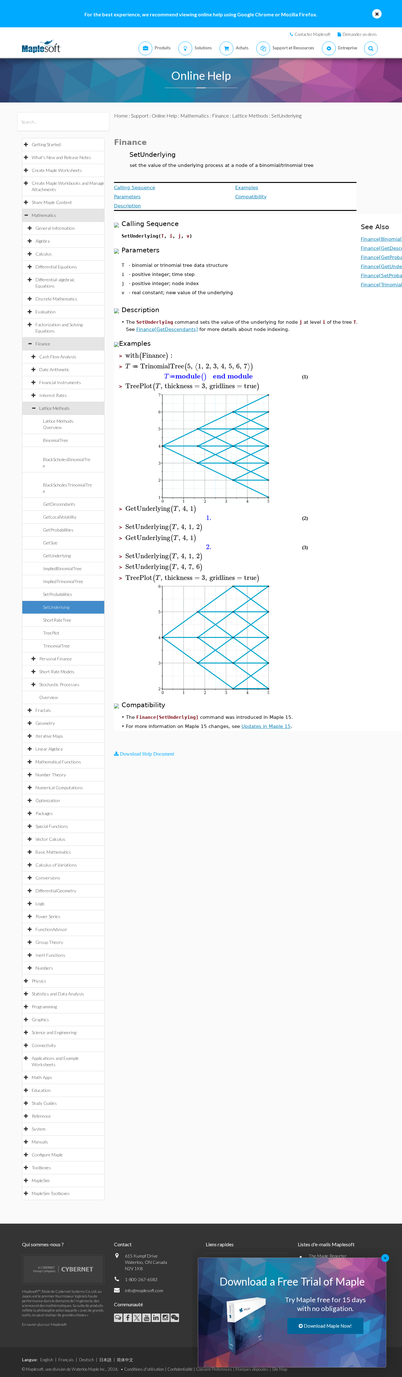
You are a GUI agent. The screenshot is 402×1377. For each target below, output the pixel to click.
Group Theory (49, 942)
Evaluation (45, 311)
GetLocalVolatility (59, 517)
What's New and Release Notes (61, 157)
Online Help (164, 115)
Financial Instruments (60, 382)
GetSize (50, 542)
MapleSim (41, 1180)
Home (121, 115)
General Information (55, 228)
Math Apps (42, 1077)
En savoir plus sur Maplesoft (44, 1324)
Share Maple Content (52, 202)
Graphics (40, 1019)
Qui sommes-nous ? (43, 1244)
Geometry (45, 723)
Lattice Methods (54, 408)
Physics (39, 980)
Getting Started (46, 144)
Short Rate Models (56, 671)
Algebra (42, 241)
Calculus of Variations (56, 865)
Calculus (43, 253)
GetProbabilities (58, 529)
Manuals (40, 1141)
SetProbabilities (57, 594)
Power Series (47, 916)
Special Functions (51, 826)
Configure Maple (47, 1154)
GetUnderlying (57, 555)
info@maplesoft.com (144, 1290)
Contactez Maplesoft (312, 34)
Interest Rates (53, 395)
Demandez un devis (360, 34)
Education (41, 1090)
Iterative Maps (49, 736)
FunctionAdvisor (51, 929)
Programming (44, 1006)
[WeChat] (175, 1318)
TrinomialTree (56, 645)
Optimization (47, 800)
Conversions (47, 877)
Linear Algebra (48, 749)
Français (66, 1359)
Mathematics (44, 215)
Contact (123, 1244)
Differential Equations (56, 266)
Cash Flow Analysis (57, 356)
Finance (42, 343)
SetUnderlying (56, 607)
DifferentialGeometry (55, 890)
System (39, 1129)
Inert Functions (50, 955)
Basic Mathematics (53, 852)
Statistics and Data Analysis (58, 993)
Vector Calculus (50, 839)
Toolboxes (41, 1167)
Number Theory (50, 774)
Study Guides (44, 1103)
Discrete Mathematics (56, 298)
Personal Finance (55, 658)
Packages (44, 813)
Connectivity (44, 1045)
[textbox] (149, 356)
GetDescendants (59, 504)
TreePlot (51, 633)
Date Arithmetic (54, 369)
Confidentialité (180, 1369)
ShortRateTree (57, 620)
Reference (41, 1116)
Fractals (43, 710)
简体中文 (125, 1359)
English (46, 1359)
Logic (40, 903)
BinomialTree (55, 440)
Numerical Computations (59, 787)
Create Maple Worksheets (57, 170)
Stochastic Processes (59, 684)
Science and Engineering (54, 1032)
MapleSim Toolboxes (51, 1193)
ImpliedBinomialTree (62, 568)
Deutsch (86, 1359)
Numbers (44, 968)
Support (140, 115)
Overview (48, 697)
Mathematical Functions (58, 761)
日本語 (105, 1359)
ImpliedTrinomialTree (63, 581)
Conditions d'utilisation (144, 1369)
